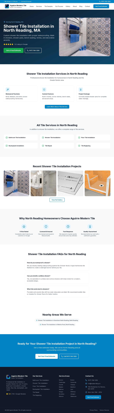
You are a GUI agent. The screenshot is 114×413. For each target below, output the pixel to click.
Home (32, 6)
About (75, 6)
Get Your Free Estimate (46, 356)
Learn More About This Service (57, 107)
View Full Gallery (57, 200)
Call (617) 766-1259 (70, 356)
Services (39, 6)
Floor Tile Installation (39, 386)
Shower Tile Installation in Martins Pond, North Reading (58, 324)
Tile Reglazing (37, 395)
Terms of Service (104, 410)
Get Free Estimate (101, 6)
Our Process (59, 6)
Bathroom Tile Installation (41, 380)
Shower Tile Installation (40, 383)
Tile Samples (48, 6)
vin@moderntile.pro (94, 383)
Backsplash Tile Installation (41, 389)
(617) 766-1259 (105, 1)
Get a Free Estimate (13, 50)
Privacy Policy (94, 410)
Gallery (68, 6)
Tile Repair (36, 392)
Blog (80, 6)
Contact (87, 6)
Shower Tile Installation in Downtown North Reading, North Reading (58, 320)
